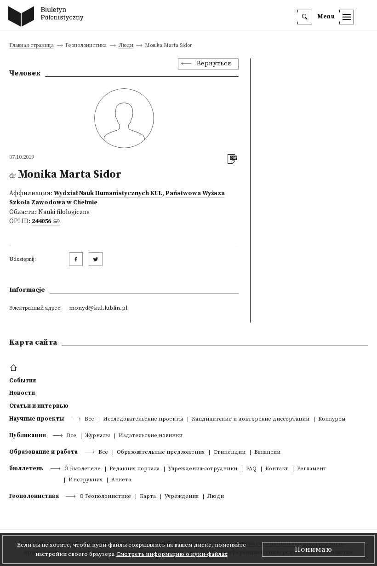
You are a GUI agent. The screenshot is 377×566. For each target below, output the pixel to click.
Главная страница (31, 46)
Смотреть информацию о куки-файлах (172, 554)
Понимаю (313, 549)
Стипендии (229, 452)
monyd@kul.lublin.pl (98, 308)
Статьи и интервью (39, 406)
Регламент (311, 469)
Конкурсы (331, 419)
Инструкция (86, 480)
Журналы (97, 436)
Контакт (276, 469)
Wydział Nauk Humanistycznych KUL (108, 193)
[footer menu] (14, 368)
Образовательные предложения (161, 452)
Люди (126, 46)
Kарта (148, 496)
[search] (304, 17)
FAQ (251, 469)
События (22, 380)
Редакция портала (134, 469)
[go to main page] (48, 17)
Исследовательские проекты (143, 419)
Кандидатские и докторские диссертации (250, 419)
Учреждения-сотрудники (202, 469)
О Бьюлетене (82, 469)
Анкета (121, 480)
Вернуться (214, 64)
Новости (22, 393)
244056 (41, 221)
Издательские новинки (151, 436)
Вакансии (267, 452)
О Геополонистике (105, 496)
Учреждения (182, 496)
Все (89, 419)
